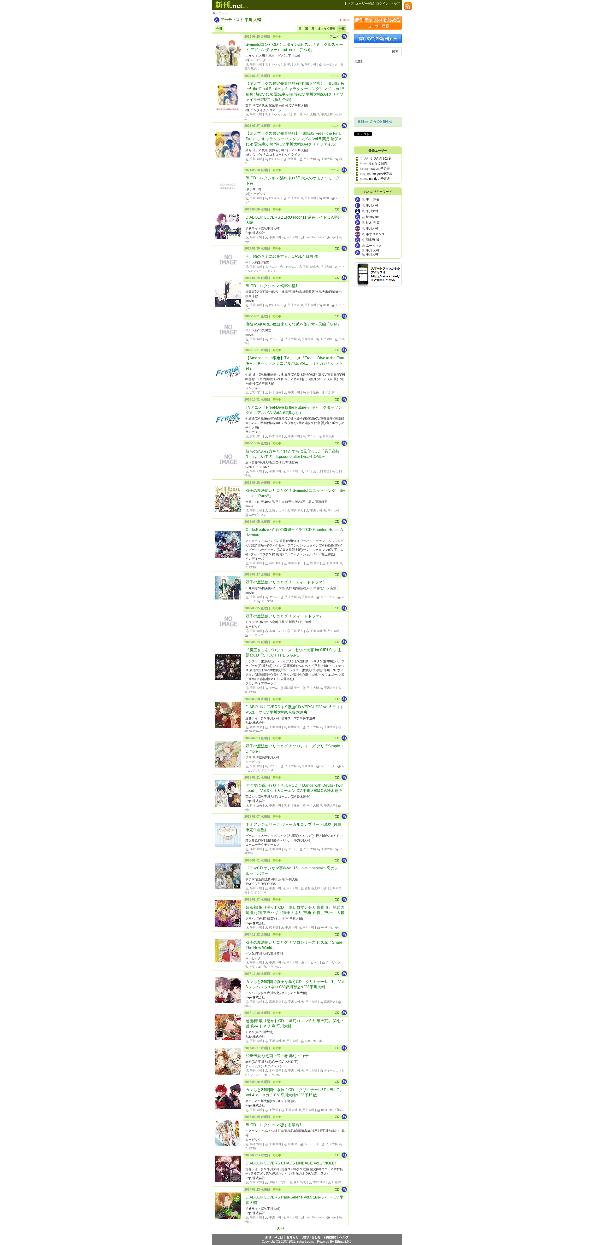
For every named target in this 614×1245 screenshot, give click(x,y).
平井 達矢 (372, 199)
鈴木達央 (313, 392)
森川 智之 (274, 1001)
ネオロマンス (375, 234)
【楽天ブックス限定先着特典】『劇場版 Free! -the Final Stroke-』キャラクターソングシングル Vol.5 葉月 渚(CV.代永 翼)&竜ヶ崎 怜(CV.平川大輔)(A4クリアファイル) (294, 138)
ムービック (330, 64)
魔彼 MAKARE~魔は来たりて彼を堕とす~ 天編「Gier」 (293, 324)
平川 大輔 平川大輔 (372, 252)
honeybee (372, 217)
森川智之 (329, 1001)
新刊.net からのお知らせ (375, 121)
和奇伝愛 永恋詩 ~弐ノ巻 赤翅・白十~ (278, 1056)
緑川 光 (292, 1144)
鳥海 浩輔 (255, 1144)
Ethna (339, 1241)
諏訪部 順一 (295, 563)
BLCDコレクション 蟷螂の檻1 (272, 286)
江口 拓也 (323, 471)
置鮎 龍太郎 (312, 888)
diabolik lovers (314, 237)
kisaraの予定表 (379, 168)
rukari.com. (305, 1241)
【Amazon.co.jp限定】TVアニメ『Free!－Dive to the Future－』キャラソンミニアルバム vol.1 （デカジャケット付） (295, 363)
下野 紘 (273, 1109)
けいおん (274, 64)
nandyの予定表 (379, 178)
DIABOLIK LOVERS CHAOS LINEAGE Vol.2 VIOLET (291, 1163)
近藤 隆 (336, 1182)
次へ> (281, 1228)
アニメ (273, 266)
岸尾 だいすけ (277, 1182)
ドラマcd (326, 339)
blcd (326, 198)
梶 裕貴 (314, 563)
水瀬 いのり (276, 510)
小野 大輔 (255, 849)
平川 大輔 (255, 64)
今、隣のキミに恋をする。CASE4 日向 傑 (282, 256)
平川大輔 (371, 205)
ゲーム (273, 339)
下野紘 (337, 1109)
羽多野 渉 (372, 240)
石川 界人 (296, 510)
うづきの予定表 (380, 158)
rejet (333, 237)
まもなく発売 (377, 163)
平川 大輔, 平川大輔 (301, 64)
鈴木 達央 (274, 392)
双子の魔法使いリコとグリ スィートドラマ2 (284, 616)
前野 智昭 (274, 563)
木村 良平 (274, 1070)
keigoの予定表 (382, 173)
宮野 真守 (255, 392)
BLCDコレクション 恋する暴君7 (273, 1125)
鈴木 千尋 (372, 222)
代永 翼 (292, 114)
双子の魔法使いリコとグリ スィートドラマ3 (285, 582)
